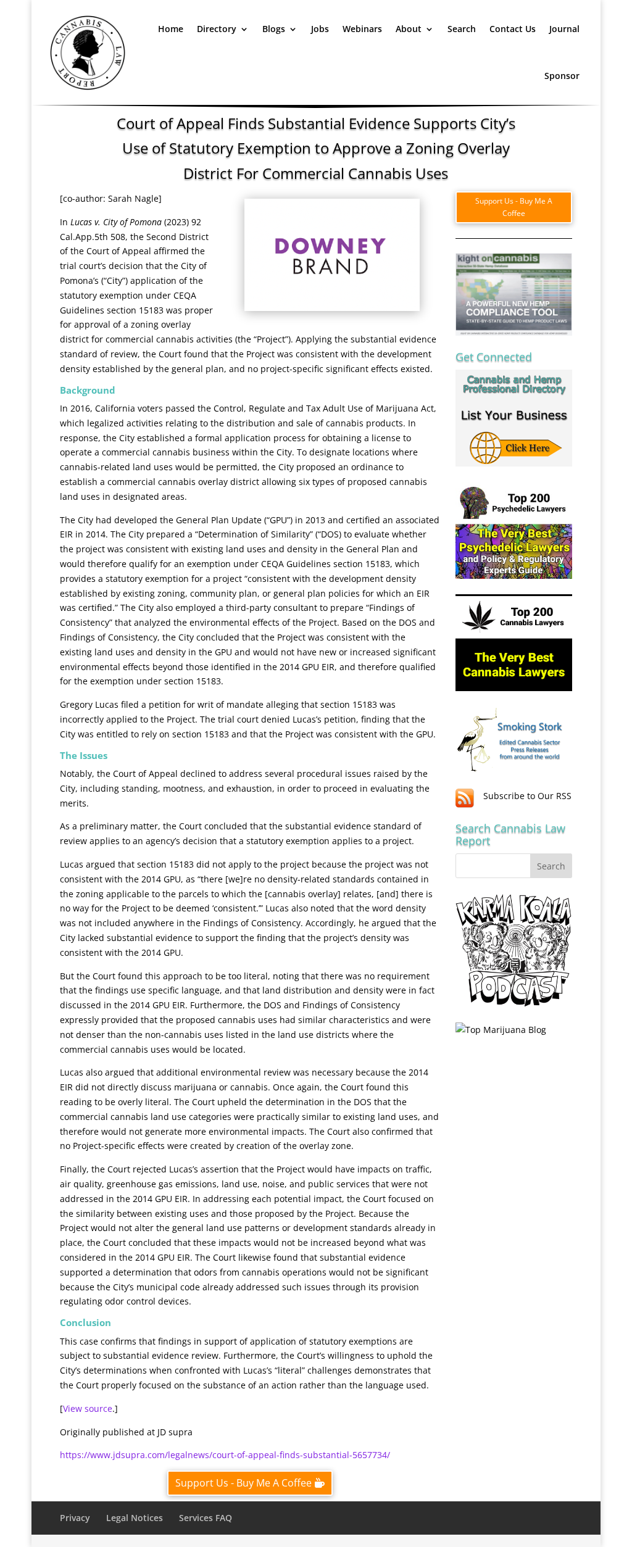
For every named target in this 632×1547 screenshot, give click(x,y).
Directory (216, 29)
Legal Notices (134, 1518)
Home (170, 29)
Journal (564, 29)
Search (461, 29)
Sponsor (562, 75)
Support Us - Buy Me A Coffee (243, 1483)
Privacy (75, 1518)
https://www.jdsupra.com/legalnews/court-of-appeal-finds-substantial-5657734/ (225, 1455)
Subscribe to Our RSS (527, 796)
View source (87, 1408)
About (409, 29)
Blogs (273, 29)
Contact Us (512, 29)
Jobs (320, 29)
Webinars (362, 29)
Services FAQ (205, 1518)
